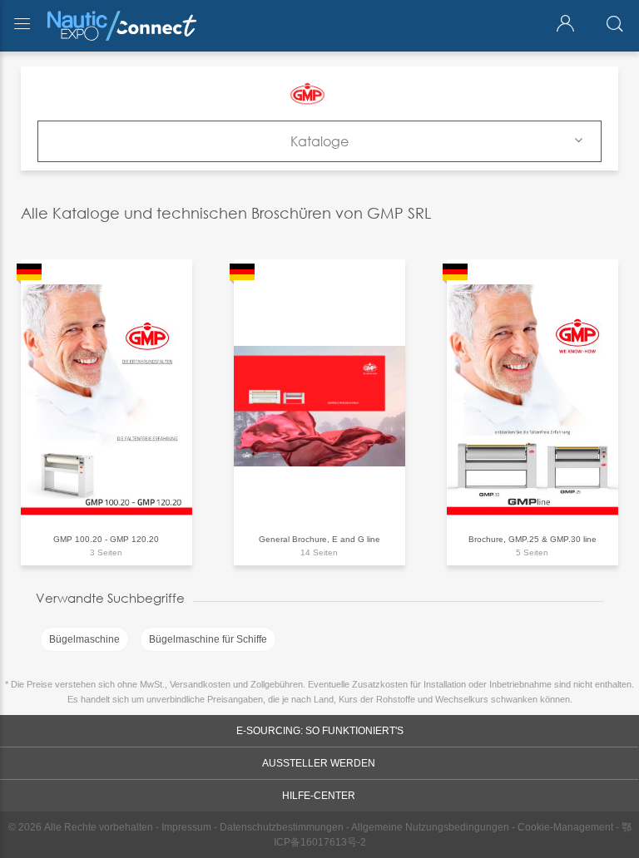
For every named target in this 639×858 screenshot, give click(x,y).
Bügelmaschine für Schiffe (208, 639)
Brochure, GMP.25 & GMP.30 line (532, 539)
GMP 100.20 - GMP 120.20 (106, 539)
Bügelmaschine (84, 639)
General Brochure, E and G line (319, 539)
